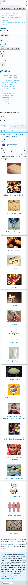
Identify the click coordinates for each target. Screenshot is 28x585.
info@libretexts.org (8, 578)
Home (7, 131)
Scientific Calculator (9, 89)
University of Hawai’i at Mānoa (13, 145)
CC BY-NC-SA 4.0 (19, 541)
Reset (2, 46)
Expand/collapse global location (26, 131)
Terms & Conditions (16, 573)
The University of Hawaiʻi (12, 144)
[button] (7, 102)
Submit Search (4, 35)
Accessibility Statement (8, 575)
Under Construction (18, 131)
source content (18, 544)
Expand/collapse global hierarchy (2, 131)
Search (3, 583)
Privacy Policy (5, 573)
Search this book (4, 30)
